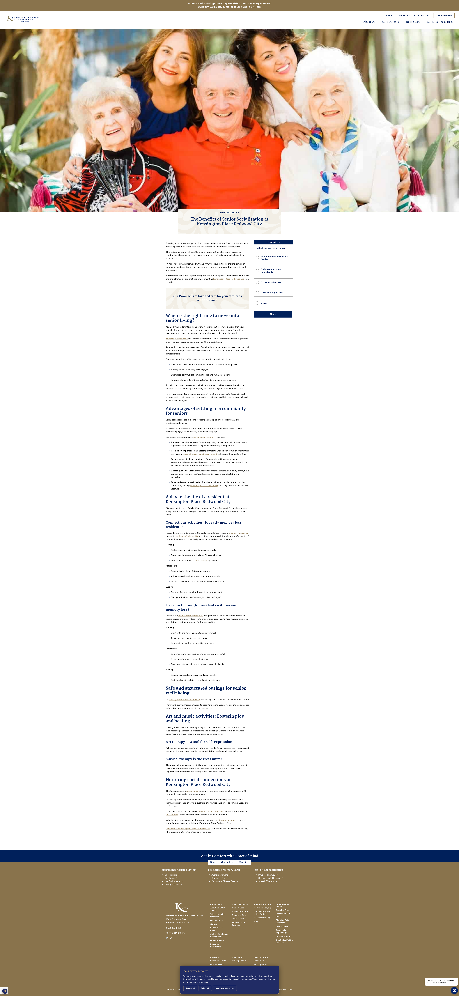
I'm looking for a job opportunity (271, 271)
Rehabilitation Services (238, 924)
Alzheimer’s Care (219, 874)
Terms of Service (175, 989)
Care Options (390, 22)
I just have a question (272, 292)
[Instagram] (171, 938)
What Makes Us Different (217, 915)
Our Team (170, 878)
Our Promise (172, 814)
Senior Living (229, 212)
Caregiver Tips (282, 910)
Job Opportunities (240, 961)
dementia (193, 536)
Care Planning (282, 926)
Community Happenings (281, 931)
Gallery (213, 924)
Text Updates (260, 964)
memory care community (190, 615)
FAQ (256, 921)
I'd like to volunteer (271, 282)
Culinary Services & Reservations (219, 935)
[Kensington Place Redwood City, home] (185, 907)
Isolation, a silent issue (177, 338)
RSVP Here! (254, 7)
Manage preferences (225, 988)
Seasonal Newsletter (215, 945)
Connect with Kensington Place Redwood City (188, 828)
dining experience (227, 820)
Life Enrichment (172, 881)
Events (391, 15)
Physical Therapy (266, 874)
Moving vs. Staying (262, 908)
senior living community (204, 437)
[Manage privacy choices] (4, 991)
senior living (192, 791)
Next (273, 314)
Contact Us (422, 15)
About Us (369, 22)
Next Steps (413, 22)
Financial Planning (262, 917)
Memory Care (238, 908)
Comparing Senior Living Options (262, 913)
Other (264, 303)
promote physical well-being (204, 485)
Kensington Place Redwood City (229, 278)
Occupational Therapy (269, 878)
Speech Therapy (266, 881)
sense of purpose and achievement (200, 454)
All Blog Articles (283, 936)
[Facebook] (167, 938)
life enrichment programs (211, 811)
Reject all (205, 988)
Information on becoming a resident (274, 257)
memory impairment (239, 532)
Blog (212, 862)
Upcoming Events (218, 961)
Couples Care (238, 918)
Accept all (190, 988)
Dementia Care (218, 878)
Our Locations (216, 920)
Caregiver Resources (440, 22)
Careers (404, 15)
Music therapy (200, 560)
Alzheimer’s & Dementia (282, 921)
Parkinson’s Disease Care (223, 881)
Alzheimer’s (181, 536)
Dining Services (172, 884)
